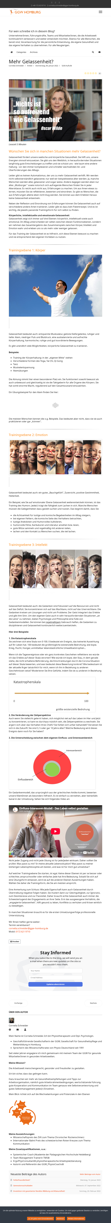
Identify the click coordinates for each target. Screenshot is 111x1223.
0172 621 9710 (23, 931)
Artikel (29, 65)
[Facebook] (51, 2)
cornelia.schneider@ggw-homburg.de (63, 5)
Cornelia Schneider (16, 65)
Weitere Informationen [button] (76, 1218)
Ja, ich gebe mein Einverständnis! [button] (40, 1218)
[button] (93, 52)
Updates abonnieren (55, 984)
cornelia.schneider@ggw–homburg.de (28, 928)
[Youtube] (55, 2)
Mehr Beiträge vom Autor (90, 1174)
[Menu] (100, 11)
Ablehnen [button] (60, 1218)
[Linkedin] (59, 2)
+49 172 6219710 (39, 5)
